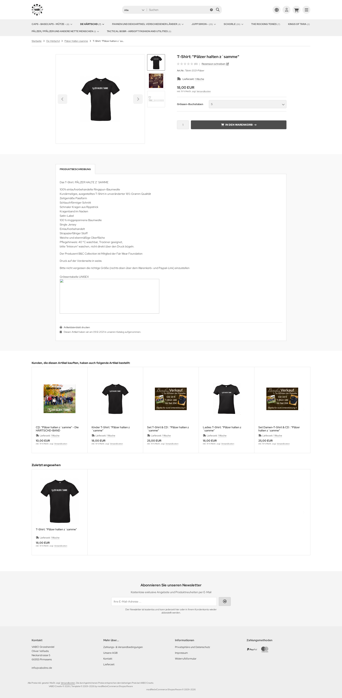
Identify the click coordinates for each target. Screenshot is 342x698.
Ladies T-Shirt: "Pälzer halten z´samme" (222, 429)
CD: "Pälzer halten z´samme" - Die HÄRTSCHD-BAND (57, 429)
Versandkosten (203, 91)
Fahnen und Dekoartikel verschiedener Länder (146, 24)
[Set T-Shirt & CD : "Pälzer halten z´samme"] (171, 399)
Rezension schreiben (213, 64)
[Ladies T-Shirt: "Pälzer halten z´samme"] (226, 399)
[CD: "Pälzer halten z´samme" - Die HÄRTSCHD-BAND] (59, 399)
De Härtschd (90, 24)
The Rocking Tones (265, 24)
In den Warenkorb (239, 124)
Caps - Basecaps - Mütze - (50, 24)
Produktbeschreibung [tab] (75, 169)
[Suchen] (218, 10)
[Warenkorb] (296, 10)
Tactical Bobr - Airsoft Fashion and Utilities (139, 31)
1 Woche (199, 79)
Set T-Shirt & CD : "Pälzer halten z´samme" (168, 429)
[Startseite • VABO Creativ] (51, 14)
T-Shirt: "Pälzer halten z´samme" (56, 529)
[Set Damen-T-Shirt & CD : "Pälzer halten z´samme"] (282, 399)
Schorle (232, 24)
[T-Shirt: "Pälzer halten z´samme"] (59, 501)
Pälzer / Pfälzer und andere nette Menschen (64, 31)
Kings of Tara (299, 24)
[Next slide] (138, 99)
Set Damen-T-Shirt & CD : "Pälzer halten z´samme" (279, 429)
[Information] (211, 10)
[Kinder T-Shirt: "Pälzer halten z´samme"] (115, 399)
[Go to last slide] (62, 99)
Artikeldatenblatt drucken (77, 327)
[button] (134, 10)
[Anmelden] (286, 10)
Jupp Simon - (202, 24)
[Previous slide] (38, 410)
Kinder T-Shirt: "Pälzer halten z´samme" (111, 429)
